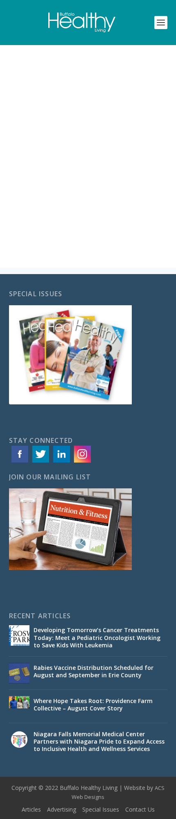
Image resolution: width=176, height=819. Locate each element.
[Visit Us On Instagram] (82, 462)
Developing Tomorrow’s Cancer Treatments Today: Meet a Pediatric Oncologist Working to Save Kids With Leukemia (97, 637)
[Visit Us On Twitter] (40, 462)
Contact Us (140, 809)
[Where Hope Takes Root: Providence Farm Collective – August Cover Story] (19, 706)
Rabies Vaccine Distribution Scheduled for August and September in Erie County (93, 671)
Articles (31, 809)
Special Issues (100, 809)
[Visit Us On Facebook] (19, 462)
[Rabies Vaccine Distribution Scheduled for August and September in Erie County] (19, 673)
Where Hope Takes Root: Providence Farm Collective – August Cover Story (93, 704)
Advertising (61, 809)
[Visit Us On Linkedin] (61, 462)
